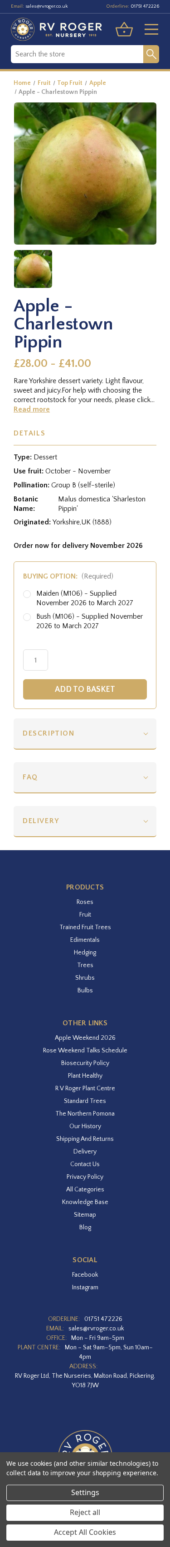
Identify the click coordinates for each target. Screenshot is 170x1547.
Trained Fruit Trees (85, 927)
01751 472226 (145, 6)
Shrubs (85, 978)
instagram (85, 1287)
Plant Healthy (85, 1075)
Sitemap (85, 1214)
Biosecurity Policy (85, 1063)
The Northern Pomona (85, 1113)
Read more (32, 409)
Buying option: (68, 576)
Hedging (85, 952)
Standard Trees (85, 1101)
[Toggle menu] (147, 29)
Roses (85, 902)
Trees (85, 965)
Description (49, 733)
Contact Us (85, 1164)
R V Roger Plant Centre (85, 1088)
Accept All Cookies (85, 1532)
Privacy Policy (85, 1177)
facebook (85, 1274)
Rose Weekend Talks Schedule (85, 1050)
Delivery (41, 821)
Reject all (85, 1512)
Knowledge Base (85, 1202)
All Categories (85, 1189)
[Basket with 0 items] (124, 29)
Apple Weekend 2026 (85, 1038)
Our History (85, 1126)
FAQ (30, 777)
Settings (85, 1492)
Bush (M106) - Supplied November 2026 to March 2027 (89, 621)
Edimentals (85, 940)
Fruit (85, 914)
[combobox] (77, 54)
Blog (85, 1227)
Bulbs (85, 990)
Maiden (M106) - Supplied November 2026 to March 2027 (84, 598)
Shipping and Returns (85, 1139)
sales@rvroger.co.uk (46, 6)
